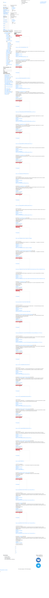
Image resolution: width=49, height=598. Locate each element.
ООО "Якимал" (7, 90)
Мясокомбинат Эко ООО (8, 76)
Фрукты (7, 55)
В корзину (17, 86)
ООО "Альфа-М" (7, 78)
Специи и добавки (27, 440)
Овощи (6, 10)
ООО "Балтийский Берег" (8, 81)
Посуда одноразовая (8, 32)
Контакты (13, 21)
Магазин (13, 19)
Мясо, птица (8, 53)
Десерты (7, 35)
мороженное (9, 44)
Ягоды (4, 10)
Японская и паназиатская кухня (27, 250)
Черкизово (6, 94)
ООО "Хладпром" (7, 89)
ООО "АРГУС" (7, 79)
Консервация (8, 52)
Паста (4, 25)
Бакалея (4, 11)
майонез (9, 46)
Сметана (9, 45)
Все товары (6, 33)
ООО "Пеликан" (7, 88)
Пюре (7, 34)
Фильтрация (5, 72)
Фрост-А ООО (7, 93)
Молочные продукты (9, 40)
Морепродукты (5, 9)
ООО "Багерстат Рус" (8, 80)
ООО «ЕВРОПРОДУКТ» (8, 91)
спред (9, 42)
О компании (13, 20)
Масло (9, 47)
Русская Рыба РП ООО (8, 92)
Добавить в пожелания (19, 65)
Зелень (7, 56)
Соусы (8, 10)
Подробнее (17, 64)
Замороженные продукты (26, 314)
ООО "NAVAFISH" (7, 77)
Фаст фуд (7, 36)
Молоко (9, 43)
